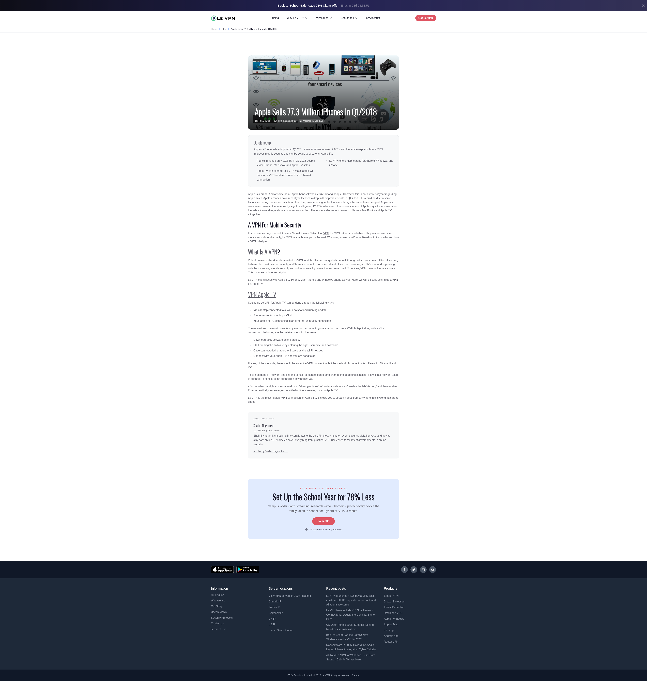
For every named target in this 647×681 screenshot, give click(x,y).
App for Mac (391, 624)
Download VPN (393, 613)
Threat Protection (394, 607)
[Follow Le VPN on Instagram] (423, 569)
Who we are (218, 600)
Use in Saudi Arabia (280, 630)
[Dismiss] (643, 5)
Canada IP (275, 601)
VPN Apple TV (262, 294)
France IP (274, 607)
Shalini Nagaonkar (285, 120)
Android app (391, 635)
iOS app (389, 630)
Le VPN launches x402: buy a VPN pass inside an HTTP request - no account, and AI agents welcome (351, 600)
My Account (373, 18)
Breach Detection (394, 601)
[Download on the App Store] (222, 569)
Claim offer (323, 521)
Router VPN (391, 641)
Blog (224, 29)
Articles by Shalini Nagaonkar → (270, 451)
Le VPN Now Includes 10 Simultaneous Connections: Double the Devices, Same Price (350, 614)
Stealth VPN (391, 595)
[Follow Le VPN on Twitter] (413, 569)
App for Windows (394, 618)
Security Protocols (222, 617)
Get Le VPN (425, 18)
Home (214, 29)
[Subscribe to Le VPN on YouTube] (432, 569)
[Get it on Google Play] (247, 569)
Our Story (216, 606)
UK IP (272, 618)
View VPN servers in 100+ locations (290, 595)
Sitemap (355, 675)
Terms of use (218, 629)
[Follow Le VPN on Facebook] (404, 569)
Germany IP (276, 613)
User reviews (219, 612)
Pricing (274, 18)
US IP (272, 624)
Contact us (217, 623)
